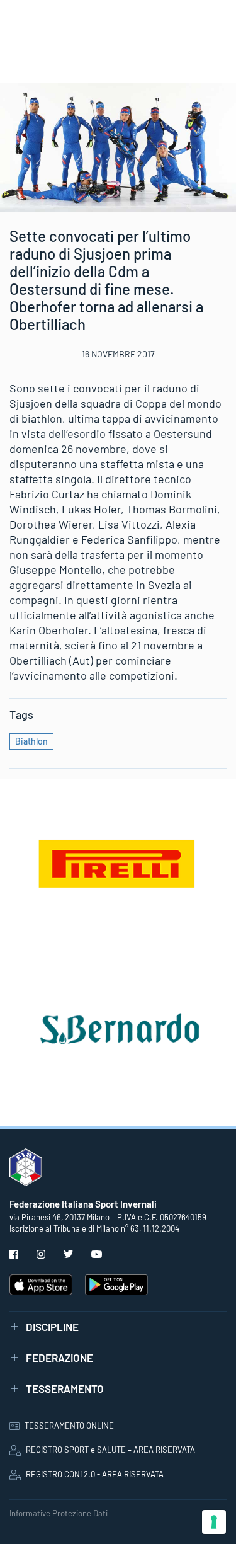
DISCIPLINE (52, 1326)
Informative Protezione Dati (58, 1513)
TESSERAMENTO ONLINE (69, 1426)
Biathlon (31, 741)
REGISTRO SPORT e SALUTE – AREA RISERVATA (110, 1449)
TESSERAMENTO (65, 1388)
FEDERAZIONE (59, 1357)
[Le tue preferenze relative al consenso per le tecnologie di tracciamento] (214, 1522)
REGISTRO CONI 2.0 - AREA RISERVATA (95, 1474)
